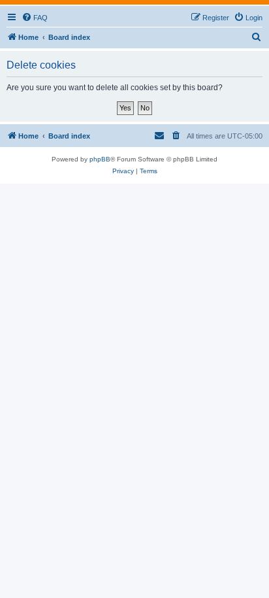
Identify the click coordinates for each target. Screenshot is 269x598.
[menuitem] (35, 17)
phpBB (99, 159)
